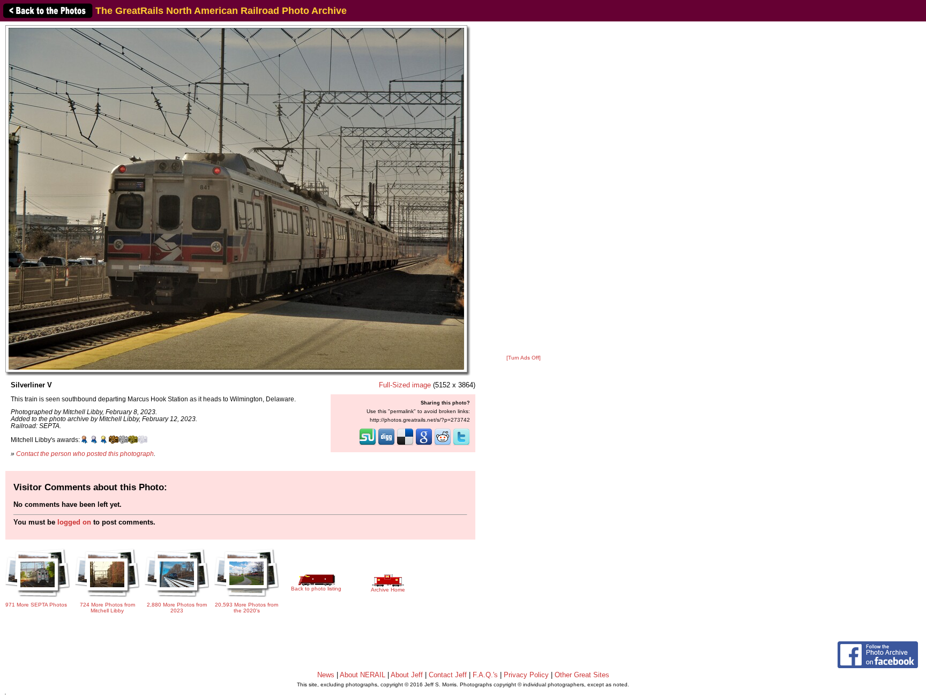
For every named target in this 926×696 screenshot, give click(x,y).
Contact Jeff (448, 675)
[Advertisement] (523, 188)
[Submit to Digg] (386, 444)
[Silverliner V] (236, 198)
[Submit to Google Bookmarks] (423, 444)
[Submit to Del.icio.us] (405, 444)
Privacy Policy (526, 675)
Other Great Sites (582, 675)
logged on (74, 522)
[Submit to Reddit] (442, 444)
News (325, 675)
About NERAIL (362, 675)
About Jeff (407, 675)
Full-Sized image (405, 385)
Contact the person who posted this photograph (85, 453)
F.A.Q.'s (485, 675)
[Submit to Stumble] (367, 444)
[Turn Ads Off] (523, 358)
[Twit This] (461, 444)
